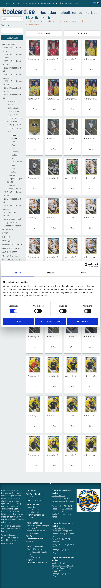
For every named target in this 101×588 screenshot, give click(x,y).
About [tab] (83, 273)
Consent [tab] (17, 273)
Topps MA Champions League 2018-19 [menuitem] (14, 178)
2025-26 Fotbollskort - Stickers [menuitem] (12, 49)
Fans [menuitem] (14, 145)
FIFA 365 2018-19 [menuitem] (14, 125)
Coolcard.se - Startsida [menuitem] (13, 3)
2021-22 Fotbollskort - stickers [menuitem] (12, 83)
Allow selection (50, 321)
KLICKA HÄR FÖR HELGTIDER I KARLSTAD (61, 497)
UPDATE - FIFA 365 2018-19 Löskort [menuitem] (14, 120)
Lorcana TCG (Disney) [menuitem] (12, 248)
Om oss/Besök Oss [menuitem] (46, 3)
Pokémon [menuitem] (6, 237)
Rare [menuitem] (13, 158)
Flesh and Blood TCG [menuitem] (12, 244)
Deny (18, 321)
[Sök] (21, 19)
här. (12, 543)
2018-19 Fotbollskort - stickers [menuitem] (12, 96)
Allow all (82, 321)
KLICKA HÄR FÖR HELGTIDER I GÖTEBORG (62, 529)
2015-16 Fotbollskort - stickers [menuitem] (12, 207)
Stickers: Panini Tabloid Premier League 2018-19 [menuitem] (13, 111)
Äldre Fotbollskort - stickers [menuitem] (11, 214)
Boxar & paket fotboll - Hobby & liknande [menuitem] (12, 221)
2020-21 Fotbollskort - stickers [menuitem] (12, 76)
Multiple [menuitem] (15, 155)
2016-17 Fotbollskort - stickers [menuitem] (12, 200)
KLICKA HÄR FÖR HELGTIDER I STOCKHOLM (63, 564)
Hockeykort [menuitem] (8, 229)
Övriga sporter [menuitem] (9, 252)
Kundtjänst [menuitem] (64, 10)
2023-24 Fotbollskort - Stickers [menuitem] (12, 63)
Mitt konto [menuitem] (31, 3)
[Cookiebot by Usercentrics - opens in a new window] (86, 265)
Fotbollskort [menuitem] (9, 44)
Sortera (83, 33)
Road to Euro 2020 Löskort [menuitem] (14, 103)
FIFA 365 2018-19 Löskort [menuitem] (14, 130)
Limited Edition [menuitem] (14, 170)
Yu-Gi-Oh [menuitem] (6, 241)
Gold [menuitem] (14, 148)
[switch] (38, 311)
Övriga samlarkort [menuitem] (11, 259)
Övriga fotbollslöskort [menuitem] (12, 225)
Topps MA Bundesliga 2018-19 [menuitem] (14, 187)
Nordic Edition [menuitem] (14, 137)
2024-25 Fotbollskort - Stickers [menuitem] (12, 56)
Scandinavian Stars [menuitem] (16, 163)
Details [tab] (50, 273)
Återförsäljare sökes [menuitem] (69, 3)
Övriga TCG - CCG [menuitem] (10, 256)
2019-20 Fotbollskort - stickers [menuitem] (12, 90)
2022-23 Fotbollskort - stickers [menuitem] (12, 69)
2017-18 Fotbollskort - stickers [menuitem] (12, 194)
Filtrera (45, 33)
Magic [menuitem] (5, 233)
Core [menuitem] (14, 142)
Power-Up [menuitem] (15, 152)
